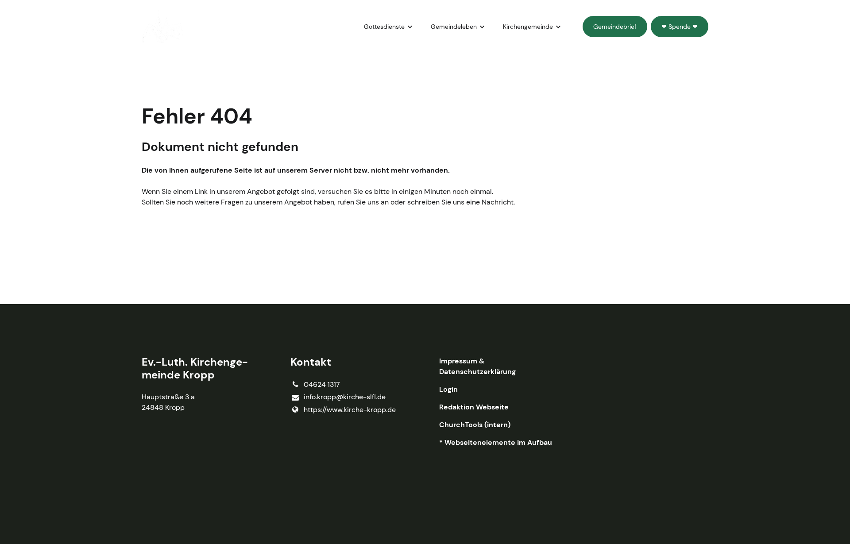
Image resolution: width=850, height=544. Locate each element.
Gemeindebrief (615, 27)
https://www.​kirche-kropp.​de (350, 409)
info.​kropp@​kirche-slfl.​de (345, 396)
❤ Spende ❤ (679, 27)
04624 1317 (322, 384)
